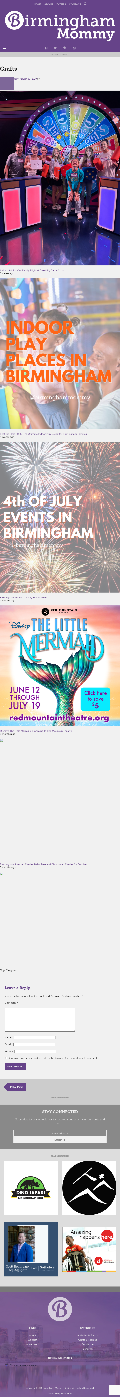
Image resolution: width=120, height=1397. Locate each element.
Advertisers (32, 1344)
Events (61, 4)
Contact (75, 4)
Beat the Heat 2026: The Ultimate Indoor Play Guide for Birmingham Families (43, 433)
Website (9, 1051)
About (48, 4)
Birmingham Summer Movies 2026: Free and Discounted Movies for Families (43, 864)
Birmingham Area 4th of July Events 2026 (23, 597)
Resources (87, 1348)
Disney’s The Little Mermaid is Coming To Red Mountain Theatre (36, 730)
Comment (11, 1002)
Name (9, 1037)
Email (9, 1044)
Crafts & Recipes (87, 1339)
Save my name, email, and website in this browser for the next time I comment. (53, 1058)
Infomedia (66, 1393)
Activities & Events (87, 1335)
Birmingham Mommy (52, 1387)
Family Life (88, 1344)
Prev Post (17, 1086)
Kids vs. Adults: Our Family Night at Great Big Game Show (32, 270)
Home (37, 4)
